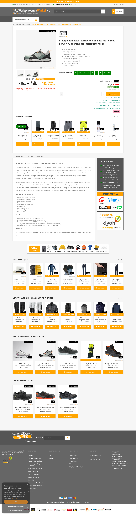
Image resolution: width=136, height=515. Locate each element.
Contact (30, 455)
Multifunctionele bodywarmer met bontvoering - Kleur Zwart (84, 320)
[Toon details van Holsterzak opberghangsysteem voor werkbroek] (100, 270)
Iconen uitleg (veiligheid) (35, 461)
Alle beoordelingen (7, 454)
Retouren (51, 458)
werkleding (38, 88)
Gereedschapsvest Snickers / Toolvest (53, 137)
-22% (56, 129)
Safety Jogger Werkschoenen (120, 463)
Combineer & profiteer (38, 132)
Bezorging (31, 480)
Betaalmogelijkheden (34, 458)
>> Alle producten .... (118, 468)
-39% (39, 273)
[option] (20, 73)
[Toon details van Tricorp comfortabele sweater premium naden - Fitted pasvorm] (117, 309)
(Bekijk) (78, 1)
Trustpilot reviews (33, 477)
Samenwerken (32, 488)
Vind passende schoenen (103, 11)
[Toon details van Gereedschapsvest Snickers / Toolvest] (53, 126)
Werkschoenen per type (119, 465)
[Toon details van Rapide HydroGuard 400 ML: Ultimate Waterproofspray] (98, 126)
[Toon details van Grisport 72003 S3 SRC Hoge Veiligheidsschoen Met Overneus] (113, 351)
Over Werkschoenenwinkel (36, 486)
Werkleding (115, 453)
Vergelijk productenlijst (76, 467)
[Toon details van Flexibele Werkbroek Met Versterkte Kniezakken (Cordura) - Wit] (36, 309)
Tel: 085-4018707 (28, 5)
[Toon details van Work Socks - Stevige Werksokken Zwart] (90, 351)
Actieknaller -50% (21, 126)
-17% (30, 357)
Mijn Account (120, 5)
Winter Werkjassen (117, 456)
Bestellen (114, 94)
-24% (87, 129)
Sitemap (30, 491)
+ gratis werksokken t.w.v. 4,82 (47, 31)
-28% (104, 273)
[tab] (19, 156)
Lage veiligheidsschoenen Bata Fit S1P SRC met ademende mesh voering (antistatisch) (68, 410)
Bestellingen (73, 461)
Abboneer (67, 438)
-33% (117, 129)
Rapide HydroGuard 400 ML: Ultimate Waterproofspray (99, 137)
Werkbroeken (116, 454)
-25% (41, 129)
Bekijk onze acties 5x (61, 5)
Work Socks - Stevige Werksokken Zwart (90, 364)
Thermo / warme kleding (119, 461)
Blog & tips (73, 5)
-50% (26, 129)
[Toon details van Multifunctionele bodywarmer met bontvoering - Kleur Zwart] (84, 309)
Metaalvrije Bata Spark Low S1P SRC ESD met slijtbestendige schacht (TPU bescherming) (45, 410)
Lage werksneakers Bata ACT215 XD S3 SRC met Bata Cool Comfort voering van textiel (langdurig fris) (23, 410)
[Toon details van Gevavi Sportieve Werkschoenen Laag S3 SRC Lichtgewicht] (68, 351)
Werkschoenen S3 (117, 458)
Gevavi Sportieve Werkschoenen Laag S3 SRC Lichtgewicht (68, 365)
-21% (75, 401)
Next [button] (118, 116)
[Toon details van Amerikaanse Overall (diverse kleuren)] (117, 270)
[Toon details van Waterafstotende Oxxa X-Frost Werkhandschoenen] (68, 270)
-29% (120, 273)
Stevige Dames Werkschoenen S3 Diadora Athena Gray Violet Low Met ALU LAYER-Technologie (22, 365)
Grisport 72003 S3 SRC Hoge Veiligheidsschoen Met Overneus (113, 365)
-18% (52, 357)
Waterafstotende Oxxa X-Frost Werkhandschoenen (68, 281)
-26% (71, 129)
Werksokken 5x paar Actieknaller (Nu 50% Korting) (23, 137)
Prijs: (110, 84)
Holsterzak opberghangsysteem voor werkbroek (100, 281)
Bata (66, 36)
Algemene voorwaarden (35, 468)
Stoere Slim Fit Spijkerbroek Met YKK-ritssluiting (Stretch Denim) (84, 281)
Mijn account (73, 455)
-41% (98, 357)
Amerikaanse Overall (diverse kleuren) (116, 281)
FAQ (50, 455)
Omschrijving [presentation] (19, 156)
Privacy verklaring (33, 471)
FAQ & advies (18, 5)
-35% (56, 273)
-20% (23, 273)
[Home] (13, 24)
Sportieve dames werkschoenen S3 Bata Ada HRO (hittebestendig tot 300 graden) (45, 365)
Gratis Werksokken (33, 474)
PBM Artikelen (116, 460)
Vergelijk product (61, 94)
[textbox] (77, 11)
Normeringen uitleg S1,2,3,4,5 (34, 465)
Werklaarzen (115, 451)
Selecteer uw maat (65, 72)
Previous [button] (114, 116)
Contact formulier (95, 455)
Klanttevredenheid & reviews (36, 483)
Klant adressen (73, 458)
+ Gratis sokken (28, 342)
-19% (117, 81)
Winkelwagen (73, 464)
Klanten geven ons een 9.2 (45, 5)
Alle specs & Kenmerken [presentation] (35, 156)
